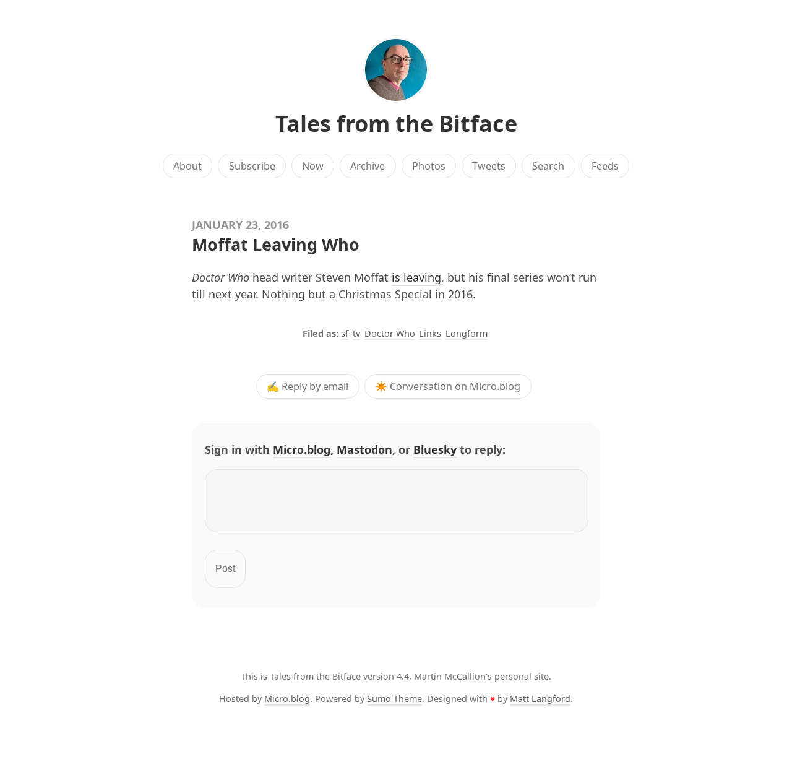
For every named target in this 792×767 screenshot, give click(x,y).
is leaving (416, 277)
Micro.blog (301, 449)
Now (313, 166)
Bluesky (435, 449)
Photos (429, 166)
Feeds (605, 166)
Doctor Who (389, 333)
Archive (367, 166)
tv (356, 333)
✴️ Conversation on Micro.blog (447, 386)
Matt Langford (540, 698)
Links (430, 333)
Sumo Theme (394, 698)
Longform (467, 333)
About (187, 166)
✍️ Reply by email (307, 386)
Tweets (489, 166)
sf (344, 333)
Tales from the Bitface (396, 123)
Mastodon (364, 449)
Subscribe (252, 166)
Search (548, 166)
